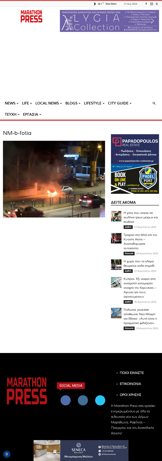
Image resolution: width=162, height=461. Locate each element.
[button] (109, 21)
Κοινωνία (129, 253)
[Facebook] (146, 4)
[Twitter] (156, 4)
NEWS (10, 103)
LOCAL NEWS (47, 103)
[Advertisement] (81, 66)
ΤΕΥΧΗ (10, 114)
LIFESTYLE (92, 103)
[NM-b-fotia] (54, 216)
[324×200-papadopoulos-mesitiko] (135, 149)
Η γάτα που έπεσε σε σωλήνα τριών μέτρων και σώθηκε (141, 217)
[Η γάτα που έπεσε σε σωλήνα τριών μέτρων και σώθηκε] (116, 216)
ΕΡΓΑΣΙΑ (30, 114)
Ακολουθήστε (83, 396)
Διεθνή (128, 227)
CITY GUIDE (118, 103)
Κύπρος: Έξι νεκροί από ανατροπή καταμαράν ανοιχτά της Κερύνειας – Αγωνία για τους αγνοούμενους (140, 288)
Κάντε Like (65, 396)
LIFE (25, 103)
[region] (109, 21)
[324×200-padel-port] (135, 179)
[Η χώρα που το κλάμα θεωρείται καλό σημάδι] (116, 264)
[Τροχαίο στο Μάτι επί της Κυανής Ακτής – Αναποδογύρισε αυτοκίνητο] (116, 238)
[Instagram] (151, 4)
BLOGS (71, 103)
